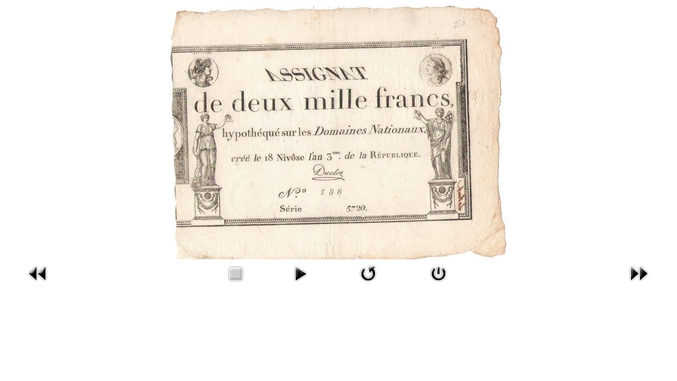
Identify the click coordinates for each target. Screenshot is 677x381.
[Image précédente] (38, 272)
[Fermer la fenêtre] (438, 272)
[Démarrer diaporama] (300, 272)
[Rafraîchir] (368, 272)
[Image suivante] (639, 272)
